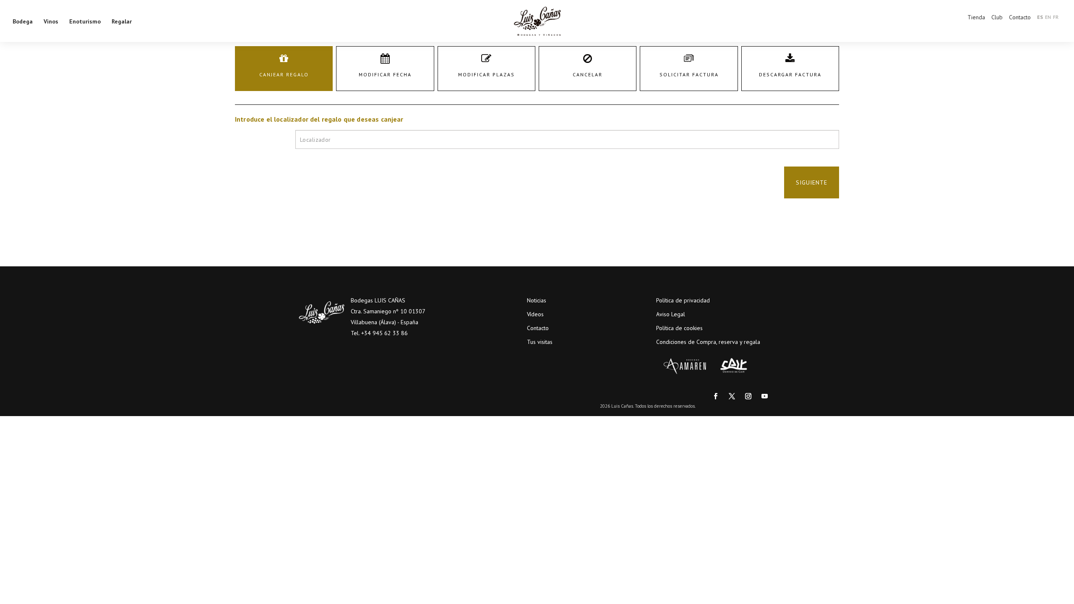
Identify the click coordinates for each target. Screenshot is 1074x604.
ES (1040, 17)
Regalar (122, 21)
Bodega (23, 21)
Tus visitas (540, 342)
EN (1048, 17)
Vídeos (535, 314)
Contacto (1020, 17)
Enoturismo (85, 21)
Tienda (976, 17)
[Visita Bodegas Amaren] (685, 366)
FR (1055, 17)
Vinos (51, 21)
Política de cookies (679, 328)
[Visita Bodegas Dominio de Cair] (734, 366)
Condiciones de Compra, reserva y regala (708, 342)
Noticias (536, 300)
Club (997, 17)
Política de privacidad (683, 300)
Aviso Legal (670, 314)
